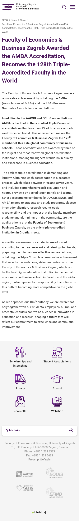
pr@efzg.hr (44, 459)
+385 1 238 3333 (44, 451)
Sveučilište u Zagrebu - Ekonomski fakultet (20, 7)
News (14, 20)
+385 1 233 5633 (42, 455)
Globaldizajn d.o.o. (39, 513)
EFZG (5, 20)
